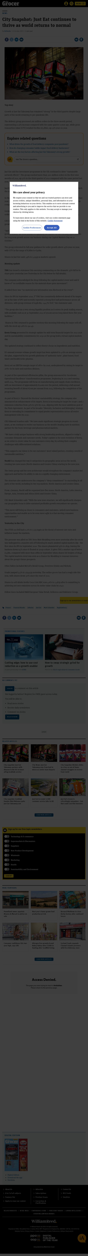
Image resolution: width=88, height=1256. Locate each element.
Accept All (52, 227)
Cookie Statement (55, 220)
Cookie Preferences (32, 227)
